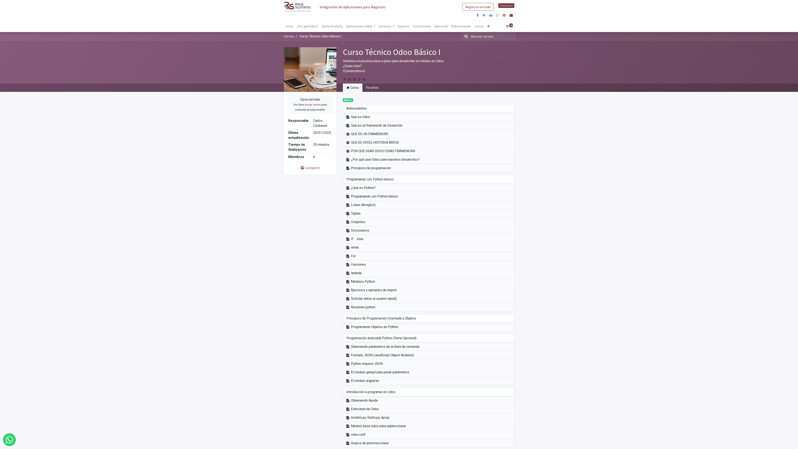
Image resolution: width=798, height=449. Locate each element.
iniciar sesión (313, 104)
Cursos (289, 36)
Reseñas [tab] (372, 88)
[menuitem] (289, 26)
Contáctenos (506, 5)
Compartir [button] (312, 168)
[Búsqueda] (465, 36)
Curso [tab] (354, 88)
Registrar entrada (478, 7)
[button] (488, 26)
